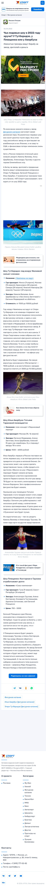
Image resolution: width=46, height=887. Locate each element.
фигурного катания (11, 132)
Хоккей (28, 786)
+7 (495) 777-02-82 (19, 863)
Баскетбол (29, 799)
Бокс (27, 806)
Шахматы (29, 813)
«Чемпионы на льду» (24, 278)
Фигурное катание (14, 15)
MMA (27, 803)
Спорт (3, 15)
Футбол (28, 783)
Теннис (28, 796)
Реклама (6, 783)
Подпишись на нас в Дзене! (23, 676)
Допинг (28, 823)
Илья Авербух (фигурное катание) (19, 702)
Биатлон (28, 820)
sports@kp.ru (14, 867)
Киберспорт (30, 816)
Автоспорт (29, 810)
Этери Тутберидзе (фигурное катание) (21, 706)
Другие (28, 830)
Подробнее (37, 9)
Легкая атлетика (32, 826)
